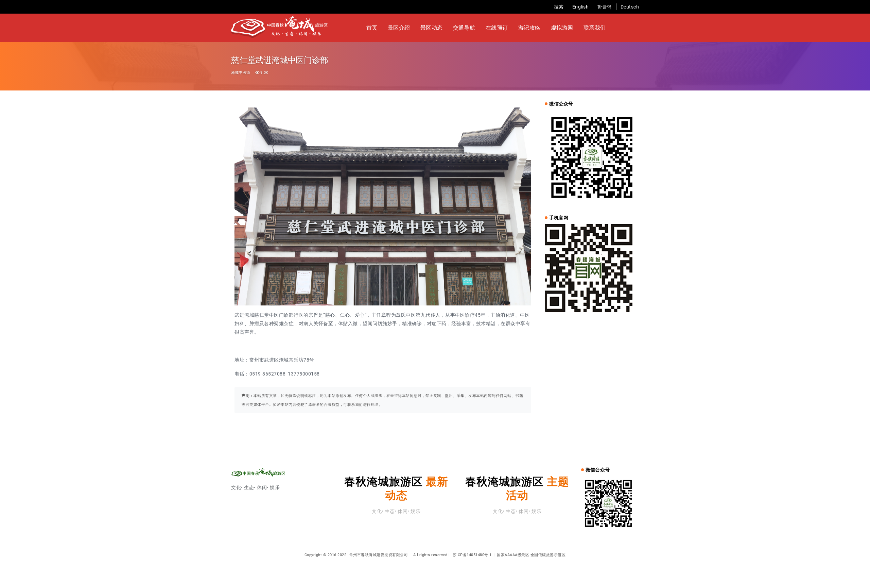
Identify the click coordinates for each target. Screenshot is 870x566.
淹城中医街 (240, 72)
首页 (372, 27)
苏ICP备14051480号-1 (472, 555)
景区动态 (431, 27)
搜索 (559, 7)
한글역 (604, 7)
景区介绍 (399, 27)
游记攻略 (529, 27)
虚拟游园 (562, 27)
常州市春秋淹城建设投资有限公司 (379, 555)
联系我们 (595, 27)
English (580, 7)
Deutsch (630, 7)
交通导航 (464, 27)
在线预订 (497, 27)
